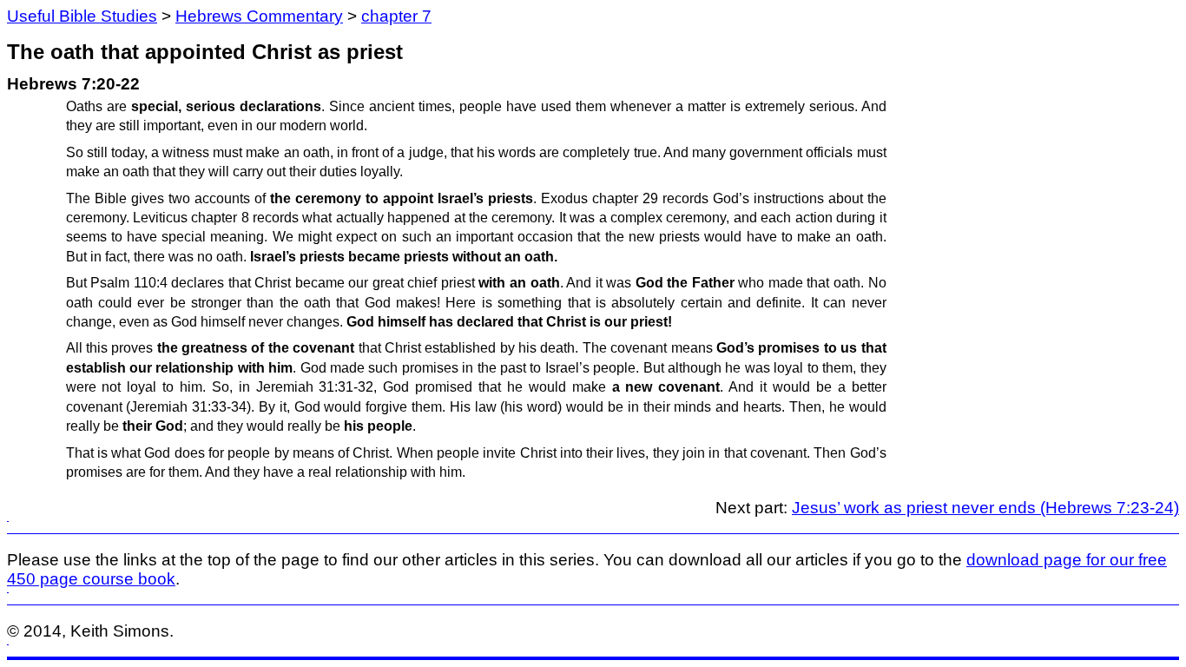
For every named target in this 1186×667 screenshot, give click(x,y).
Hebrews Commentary (259, 16)
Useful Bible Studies (82, 16)
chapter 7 (396, 16)
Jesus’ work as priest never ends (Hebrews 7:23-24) (985, 508)
